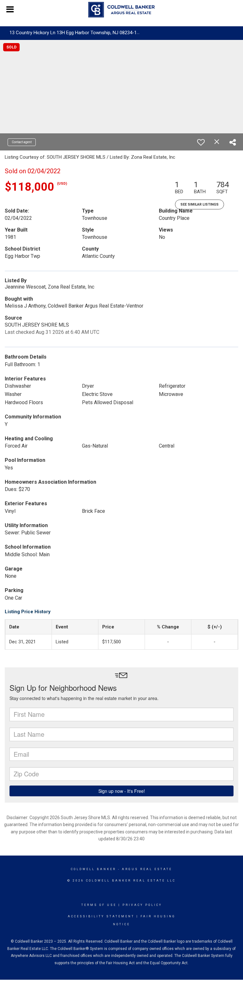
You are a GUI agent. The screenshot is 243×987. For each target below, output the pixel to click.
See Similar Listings (199, 204)
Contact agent (22, 142)
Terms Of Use (98, 905)
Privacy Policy (142, 905)
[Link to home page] (121, 9)
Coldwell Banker (93, 869)
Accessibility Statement (101, 916)
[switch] (201, 142)
